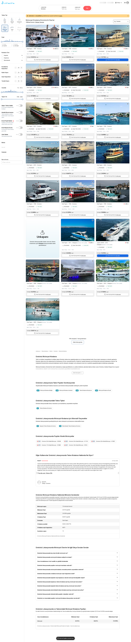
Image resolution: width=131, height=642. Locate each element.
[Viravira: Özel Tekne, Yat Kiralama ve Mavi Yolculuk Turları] (8, 2)
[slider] (1, 41)
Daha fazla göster (77, 342)
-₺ (119, 2)
